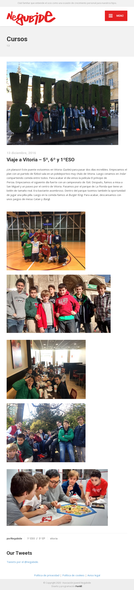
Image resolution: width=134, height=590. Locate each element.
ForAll (78, 586)
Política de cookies (73, 575)
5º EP (42, 538)
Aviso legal (93, 575)
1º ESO (31, 538)
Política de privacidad (46, 575)
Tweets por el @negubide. (23, 562)
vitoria (54, 538)
